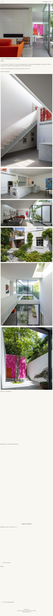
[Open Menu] (2, 1)
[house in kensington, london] (26, 584)
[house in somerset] (26, 545)
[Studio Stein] (47, 1)
